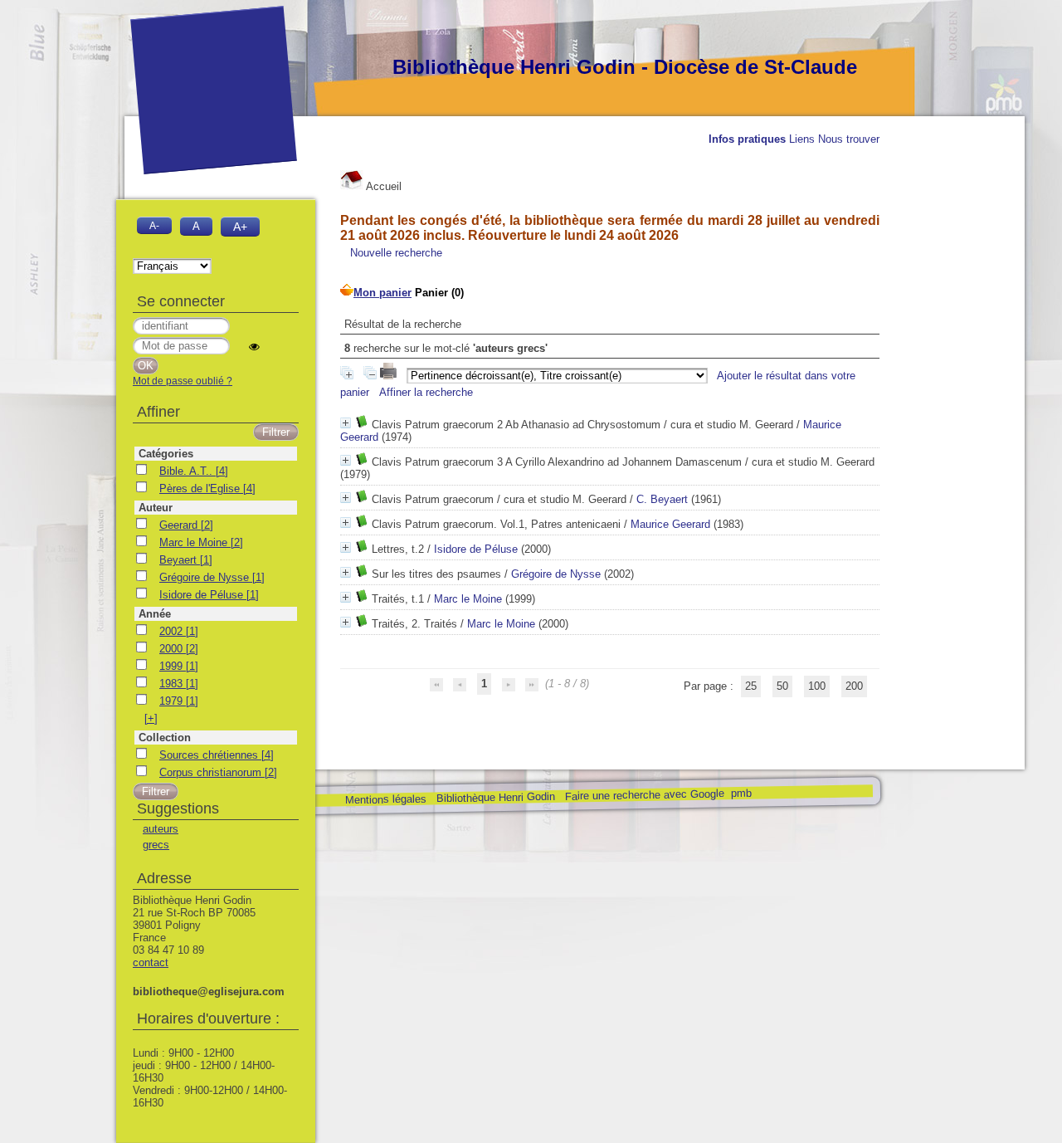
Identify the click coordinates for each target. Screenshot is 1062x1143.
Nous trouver (848, 139)
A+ (240, 226)
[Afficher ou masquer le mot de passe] (254, 346)
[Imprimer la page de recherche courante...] (390, 375)
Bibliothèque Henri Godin (495, 797)
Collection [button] (165, 737)
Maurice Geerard (670, 524)
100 (817, 686)
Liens (802, 139)
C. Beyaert (662, 499)
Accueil (382, 186)
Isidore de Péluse (476, 549)
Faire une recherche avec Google (643, 794)
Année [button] (155, 614)
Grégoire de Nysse (556, 574)
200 (854, 686)
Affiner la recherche (426, 392)
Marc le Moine (468, 599)
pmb (740, 793)
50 (782, 686)
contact (150, 962)
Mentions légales (385, 800)
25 (751, 686)
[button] (151, 718)
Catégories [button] (166, 453)
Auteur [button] (156, 507)
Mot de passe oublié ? (182, 381)
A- (154, 225)
